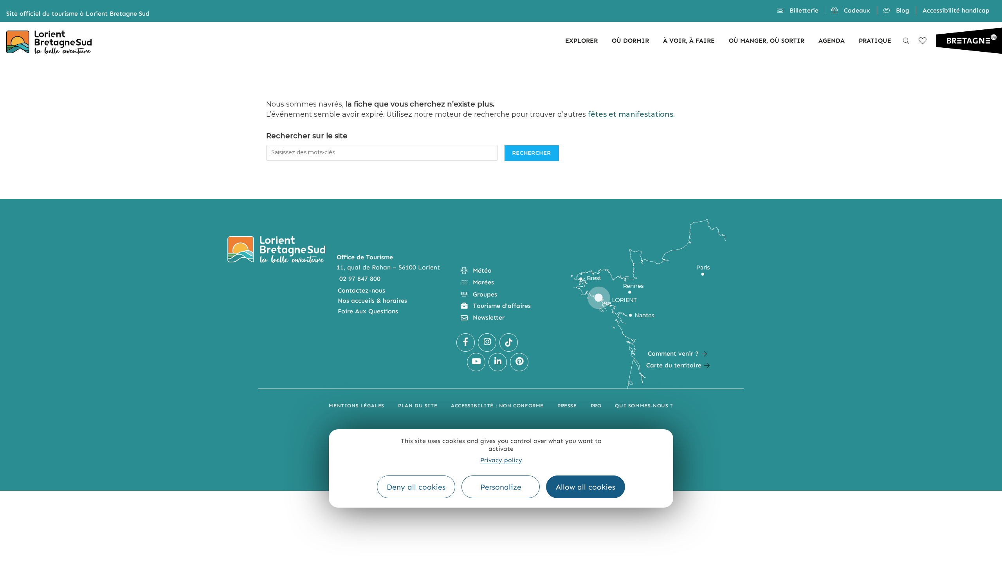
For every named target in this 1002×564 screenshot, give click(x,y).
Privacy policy (501, 460)
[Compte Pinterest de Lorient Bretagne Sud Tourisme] (519, 362)
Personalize (500, 487)
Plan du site (417, 406)
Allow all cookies (585, 487)
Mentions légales (356, 406)
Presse (567, 406)
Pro (596, 406)
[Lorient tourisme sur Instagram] (487, 342)
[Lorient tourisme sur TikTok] (508, 342)
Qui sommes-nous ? (644, 406)
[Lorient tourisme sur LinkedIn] (497, 362)
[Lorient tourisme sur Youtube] (476, 362)
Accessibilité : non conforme (497, 406)
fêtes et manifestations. (631, 114)
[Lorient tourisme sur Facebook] (465, 342)
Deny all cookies (416, 487)
